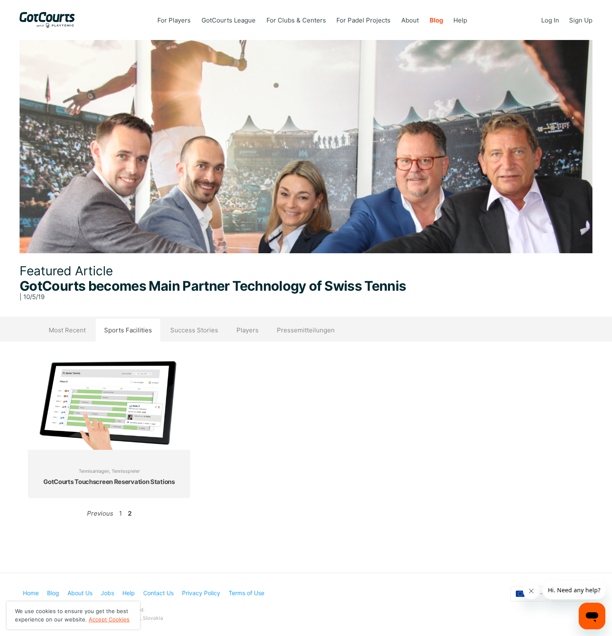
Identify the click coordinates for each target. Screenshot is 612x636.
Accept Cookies (109, 619)
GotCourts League (229, 20)
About (410, 20)
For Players (174, 20)
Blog (436, 20)
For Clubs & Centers (296, 20)
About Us (79, 592)
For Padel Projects (363, 20)
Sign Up (580, 20)
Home (31, 592)
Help (460, 20)
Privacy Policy (201, 592)
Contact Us (158, 592)
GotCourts (51, 20)
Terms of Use (246, 592)
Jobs (107, 592)
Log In (550, 20)
